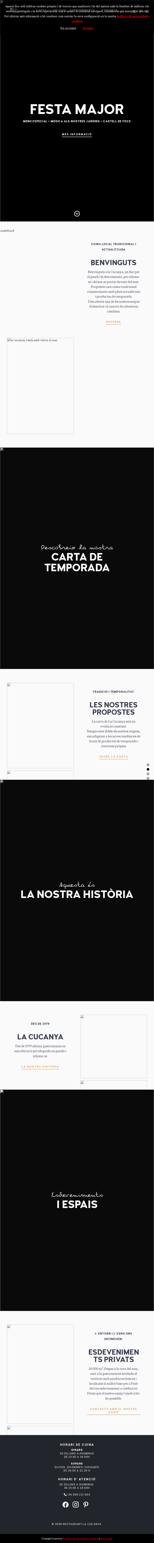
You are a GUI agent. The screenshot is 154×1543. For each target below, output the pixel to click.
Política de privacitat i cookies (80, 1538)
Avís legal (106, 1538)
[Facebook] (65, 1504)
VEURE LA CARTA (113, 756)
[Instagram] (76, 1504)
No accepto (68, 28)
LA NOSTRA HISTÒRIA (40, 1066)
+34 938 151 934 (78, 1494)
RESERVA (113, 322)
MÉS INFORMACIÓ (77, 134)
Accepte (88, 28)
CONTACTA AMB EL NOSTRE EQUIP (113, 1410)
